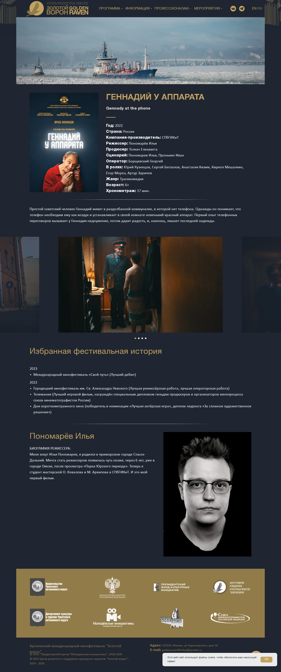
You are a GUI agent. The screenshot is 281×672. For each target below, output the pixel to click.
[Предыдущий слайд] (9, 285)
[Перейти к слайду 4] (145, 338)
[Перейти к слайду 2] (139, 338)
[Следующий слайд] (271, 285)
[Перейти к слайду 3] (142, 338)
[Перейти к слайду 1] (135, 338)
